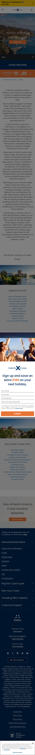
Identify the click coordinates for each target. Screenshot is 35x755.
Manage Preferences (17, 752)
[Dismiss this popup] (32, 340)
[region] (17, 748)
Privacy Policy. (19, 408)
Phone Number (6, 402)
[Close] (33, 743)
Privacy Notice (23, 748)
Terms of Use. (7, 749)
